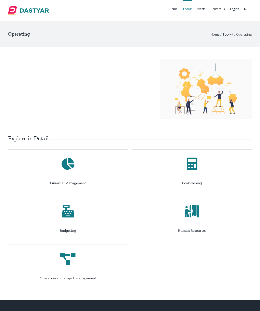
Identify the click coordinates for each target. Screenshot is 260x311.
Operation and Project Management (68, 278)
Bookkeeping (192, 183)
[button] (245, 8)
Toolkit (227, 34)
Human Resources (192, 230)
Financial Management (68, 183)
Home (215, 34)
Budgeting (68, 230)
